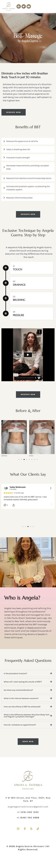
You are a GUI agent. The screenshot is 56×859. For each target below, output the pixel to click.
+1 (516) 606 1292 (28, 812)
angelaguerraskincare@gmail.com (28, 807)
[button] (21, 459)
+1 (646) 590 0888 (28, 817)
